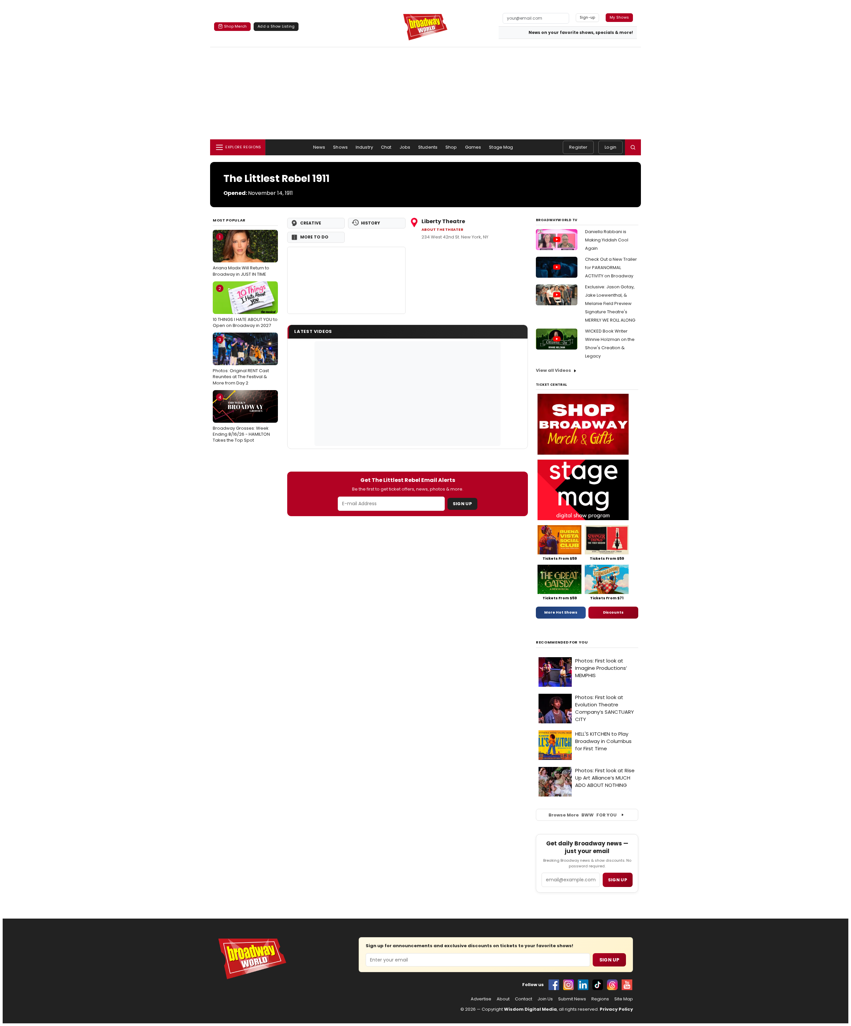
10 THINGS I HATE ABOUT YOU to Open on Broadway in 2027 (245, 307)
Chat (386, 147)
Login (610, 147)
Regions (600, 999)
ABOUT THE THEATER (442, 229)
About (503, 999)
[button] (633, 147)
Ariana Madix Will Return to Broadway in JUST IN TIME (241, 255)
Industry (364, 147)
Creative (310, 223)
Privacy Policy (616, 1009)
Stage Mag (501, 147)
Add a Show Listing (276, 26)
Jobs (405, 147)
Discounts (613, 612)
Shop (451, 147)
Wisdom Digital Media (530, 1009)
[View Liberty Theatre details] (346, 280)
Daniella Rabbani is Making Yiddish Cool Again (606, 239)
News (319, 147)
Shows (340, 147)
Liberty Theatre (443, 221)
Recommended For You (562, 642)
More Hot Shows (560, 612)
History (370, 223)
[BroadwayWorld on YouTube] (627, 985)
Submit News (572, 999)
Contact (523, 999)
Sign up (617, 880)
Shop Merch (235, 26)
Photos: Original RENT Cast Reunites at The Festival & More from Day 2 (241, 361)
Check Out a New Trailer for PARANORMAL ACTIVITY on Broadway (611, 267)
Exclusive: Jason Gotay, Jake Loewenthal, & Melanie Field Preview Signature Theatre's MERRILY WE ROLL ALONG (610, 303)
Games (473, 147)
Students (427, 147)
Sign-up (587, 17)
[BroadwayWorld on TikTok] (598, 985)
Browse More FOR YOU (582, 815)
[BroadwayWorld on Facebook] (554, 985)
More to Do (314, 237)
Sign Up (462, 504)
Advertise (481, 999)
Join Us (545, 999)
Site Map (623, 999)
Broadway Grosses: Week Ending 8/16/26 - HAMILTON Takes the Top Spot (241, 418)
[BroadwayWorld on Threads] (612, 985)
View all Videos (553, 370)
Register (578, 147)
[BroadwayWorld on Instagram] (568, 985)
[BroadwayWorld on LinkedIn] (583, 985)
